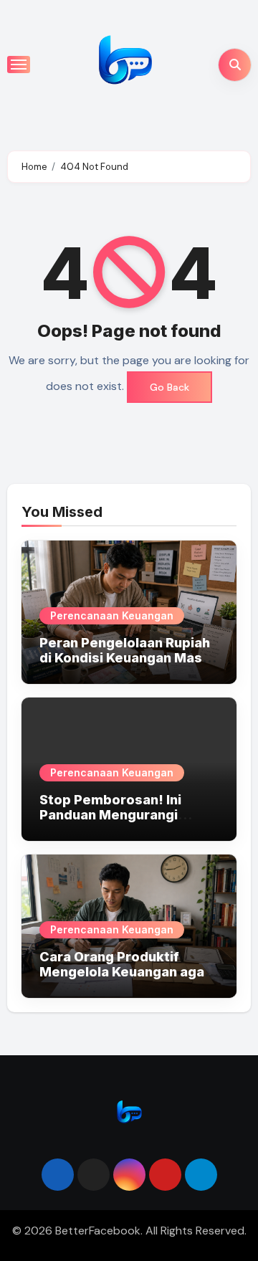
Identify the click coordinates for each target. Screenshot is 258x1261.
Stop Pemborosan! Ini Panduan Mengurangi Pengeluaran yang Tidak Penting (118, 823)
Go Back (169, 387)
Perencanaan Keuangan (111, 615)
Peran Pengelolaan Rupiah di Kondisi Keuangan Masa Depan (124, 658)
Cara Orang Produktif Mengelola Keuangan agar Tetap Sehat (124, 972)
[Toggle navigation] (18, 64)
